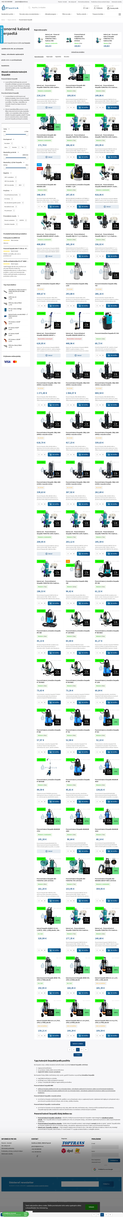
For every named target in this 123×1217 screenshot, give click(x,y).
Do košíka (74, 107)
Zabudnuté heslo (96, 1162)
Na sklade (8, 143)
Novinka (15, 147)
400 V (21, 185)
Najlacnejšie (49, 57)
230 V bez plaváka (10, 181)
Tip (24, 147)
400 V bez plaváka (10, 185)
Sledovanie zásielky (117, 2)
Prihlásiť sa (106, 1184)
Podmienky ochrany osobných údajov (100, 2)
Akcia (7, 147)
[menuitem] (9, 14)
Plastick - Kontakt (62, 2)
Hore (78, 1055)
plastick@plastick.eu (37, 1146)
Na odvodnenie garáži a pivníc (14, 203)
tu (47, 1208)
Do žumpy (8, 199)
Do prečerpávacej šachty (12, 195)
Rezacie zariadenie (11, 220)
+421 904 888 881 (36, 1152)
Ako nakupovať (72, 2)
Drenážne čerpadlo (11, 224)
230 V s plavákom (10, 177)
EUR (87, 8)
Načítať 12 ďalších (78, 1044)
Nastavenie (29, 1212)
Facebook (37, 1156)
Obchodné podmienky (83, 2)
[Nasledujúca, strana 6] (82, 1049)
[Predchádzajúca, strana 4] (74, 1049)
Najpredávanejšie (39, 57)
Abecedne (66, 57)
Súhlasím (91, 1207)
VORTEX (23, 220)
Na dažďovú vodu (11, 207)
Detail (50, 108)
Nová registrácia (96, 1160)
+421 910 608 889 (36, 1149)
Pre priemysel (9, 210)
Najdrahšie (58, 57)
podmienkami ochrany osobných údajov (37, 1186)
